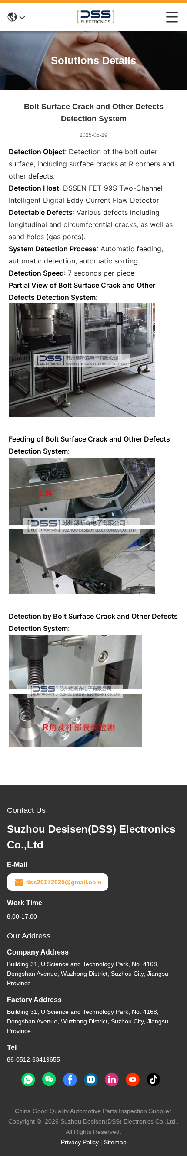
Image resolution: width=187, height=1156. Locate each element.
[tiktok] (153, 1080)
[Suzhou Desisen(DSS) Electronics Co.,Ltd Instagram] (91, 1080)
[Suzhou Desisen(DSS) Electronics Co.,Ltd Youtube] (132, 1080)
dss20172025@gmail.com (63, 882)
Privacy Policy (80, 1142)
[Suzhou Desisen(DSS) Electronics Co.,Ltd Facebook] (70, 1080)
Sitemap (115, 1142)
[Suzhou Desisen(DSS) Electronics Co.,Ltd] (96, 17)
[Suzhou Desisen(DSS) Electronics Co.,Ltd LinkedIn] (112, 1080)
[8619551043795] (28, 1080)
